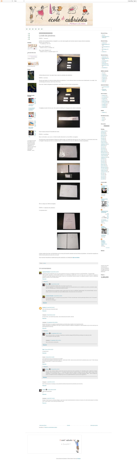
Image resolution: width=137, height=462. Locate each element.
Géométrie (104, 67)
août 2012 (103, 158)
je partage (104, 105)
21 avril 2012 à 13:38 (55, 284)
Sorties (103, 81)
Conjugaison (104, 60)
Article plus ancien (94, 425)
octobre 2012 (103, 155)
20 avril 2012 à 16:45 (54, 271)
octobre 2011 (103, 170)
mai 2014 (103, 138)
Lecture (44, 263)
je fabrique (104, 99)
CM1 (103, 119)
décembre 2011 (104, 167)
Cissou (47, 284)
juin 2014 (103, 136)
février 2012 (103, 164)
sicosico (44, 307)
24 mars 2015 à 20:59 (51, 389)
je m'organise (104, 102)
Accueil (68, 425)
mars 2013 (103, 148)
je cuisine (104, 98)
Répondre (44, 279)
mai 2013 (103, 147)
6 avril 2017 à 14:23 (51, 398)
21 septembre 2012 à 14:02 (56, 333)
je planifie (104, 107)
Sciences (104, 77)
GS (102, 120)
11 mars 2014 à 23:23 (49, 349)
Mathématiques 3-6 (106, 44)
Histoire (103, 80)
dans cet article (76, 257)
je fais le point (104, 101)
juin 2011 (103, 173)
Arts (103, 72)
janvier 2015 (103, 135)
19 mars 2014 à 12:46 (50, 357)
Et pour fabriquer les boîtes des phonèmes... (32, 109)
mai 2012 (103, 161)
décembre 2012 (104, 152)
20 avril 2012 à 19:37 (50, 307)
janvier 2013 (103, 151)
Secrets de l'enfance (104, 90)
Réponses (46, 281)
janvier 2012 (103, 165)
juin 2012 (103, 160)
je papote (104, 104)
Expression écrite (105, 65)
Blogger (79, 458)
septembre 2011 (104, 171)
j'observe (104, 95)
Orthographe (104, 63)
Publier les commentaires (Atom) (50, 427)
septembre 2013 (104, 144)
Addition (103, 112)
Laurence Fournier (46, 271)
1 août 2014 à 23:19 (51, 382)
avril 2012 (103, 163)
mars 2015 (103, 133)
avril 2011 (103, 176)
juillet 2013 (103, 145)
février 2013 (103, 149)
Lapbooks (104, 78)
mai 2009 (103, 178)
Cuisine (103, 74)
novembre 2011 (104, 168)
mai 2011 (103, 174)
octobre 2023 (103, 131)
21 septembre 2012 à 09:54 (52, 322)
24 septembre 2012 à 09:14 (55, 340)
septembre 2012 (104, 157)
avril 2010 (103, 177)
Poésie (103, 62)
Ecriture (103, 51)
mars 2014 (103, 141)
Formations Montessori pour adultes (104, 244)
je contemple (104, 97)
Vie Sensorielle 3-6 (105, 46)
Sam (43, 349)
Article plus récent (42, 425)
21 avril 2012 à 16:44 (58, 295)
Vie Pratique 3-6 (105, 49)
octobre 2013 (103, 142)
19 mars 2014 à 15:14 (55, 369)
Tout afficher (108, 247)
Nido (103, 35)
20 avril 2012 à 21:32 (51, 314)
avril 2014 (103, 139)
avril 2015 (103, 132)
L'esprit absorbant (105, 86)
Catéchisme (104, 75)
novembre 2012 (104, 154)
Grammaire (104, 56)
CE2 (103, 117)
